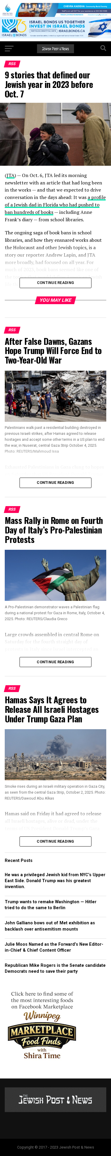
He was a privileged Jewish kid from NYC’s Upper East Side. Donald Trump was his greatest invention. (55, 880)
